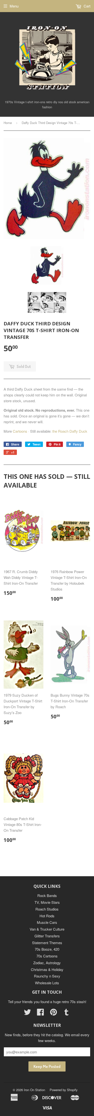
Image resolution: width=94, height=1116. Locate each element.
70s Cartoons (47, 955)
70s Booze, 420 (47, 949)
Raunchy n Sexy (47, 975)
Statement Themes (47, 942)
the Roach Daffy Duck (69, 431)
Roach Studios (47, 909)
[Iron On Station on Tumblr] (66, 1013)
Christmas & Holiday (47, 969)
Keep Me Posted (47, 1066)
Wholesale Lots (47, 982)
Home (8, 122)
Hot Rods (47, 915)
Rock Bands (47, 895)
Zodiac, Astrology (47, 962)
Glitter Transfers (47, 935)
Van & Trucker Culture (47, 929)
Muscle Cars (47, 922)
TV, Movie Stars (47, 902)
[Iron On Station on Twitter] (27, 1013)
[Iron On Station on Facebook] (40, 1013)
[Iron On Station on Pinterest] (53, 1013)
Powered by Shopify (64, 1089)
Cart (86, 5)
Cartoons (20, 431)
